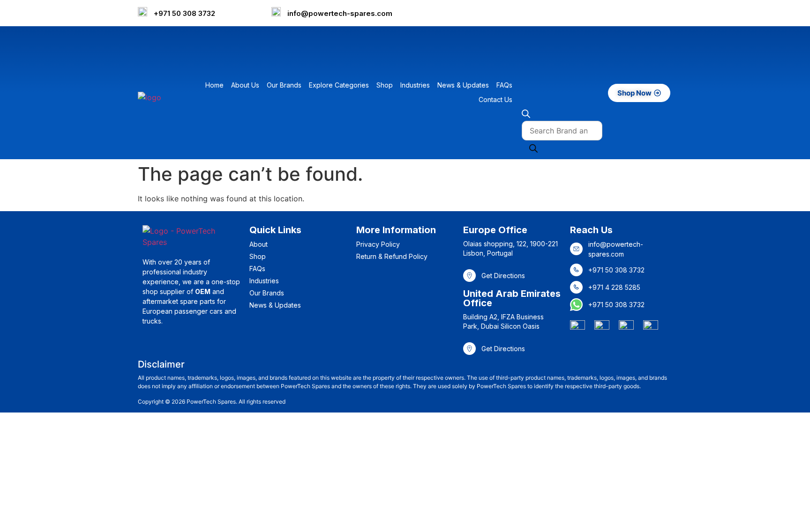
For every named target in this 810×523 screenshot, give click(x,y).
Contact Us (495, 99)
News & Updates (463, 85)
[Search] (533, 149)
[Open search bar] (526, 115)
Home (214, 85)
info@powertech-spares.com (339, 13)
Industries (415, 85)
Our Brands (284, 85)
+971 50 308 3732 (184, 13)
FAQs (504, 85)
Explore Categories (339, 85)
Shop (384, 85)
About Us (245, 85)
